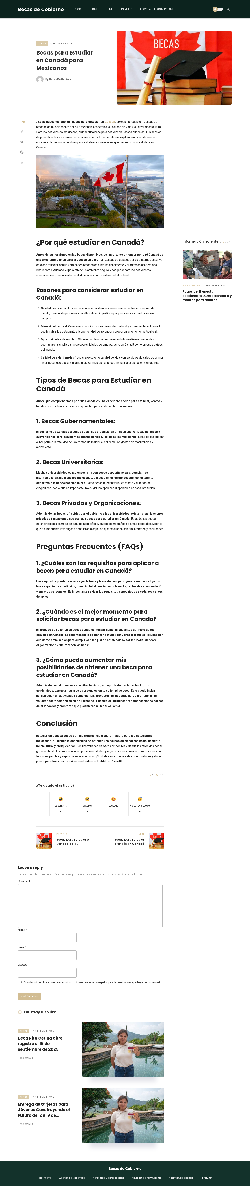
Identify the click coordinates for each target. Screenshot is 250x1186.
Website (23, 965)
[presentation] (221, 242)
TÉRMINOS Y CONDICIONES (108, 1178)
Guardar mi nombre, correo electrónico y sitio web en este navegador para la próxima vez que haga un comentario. (93, 982)
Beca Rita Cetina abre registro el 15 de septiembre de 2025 (40, 1044)
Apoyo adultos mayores (156, 9)
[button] (60, 804)
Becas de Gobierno (60, 79)
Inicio (78, 9)
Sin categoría (192, 285)
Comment (24, 881)
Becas (93, 9)
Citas (108, 9)
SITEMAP (206, 1178)
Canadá (110, 121)
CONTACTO (44, 1178)
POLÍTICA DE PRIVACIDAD (146, 1178)
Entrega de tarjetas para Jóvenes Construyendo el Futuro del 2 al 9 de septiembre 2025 (44, 1110)
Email (22, 947)
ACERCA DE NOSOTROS (72, 1178)
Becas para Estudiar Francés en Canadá (129, 842)
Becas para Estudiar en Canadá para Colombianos (73, 842)
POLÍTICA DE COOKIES (181, 1178)
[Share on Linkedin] (22, 162)
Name (22, 929)
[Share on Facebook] (22, 132)
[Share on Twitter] (22, 142)
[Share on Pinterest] (22, 152)
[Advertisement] (207, 174)
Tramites (126, 9)
